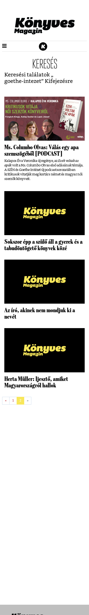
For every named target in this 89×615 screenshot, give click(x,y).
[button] (4, 46)
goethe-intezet (22, 81)
